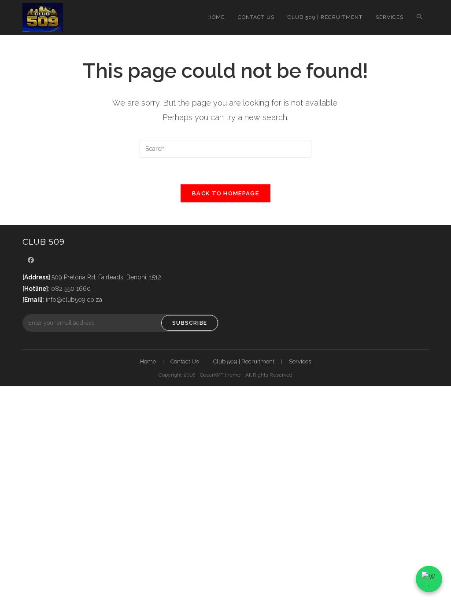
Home (148, 361)
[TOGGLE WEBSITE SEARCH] (419, 17)
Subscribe (189, 323)
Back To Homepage (225, 193)
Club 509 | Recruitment (243, 361)
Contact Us (184, 361)
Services (300, 361)
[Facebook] (31, 260)
